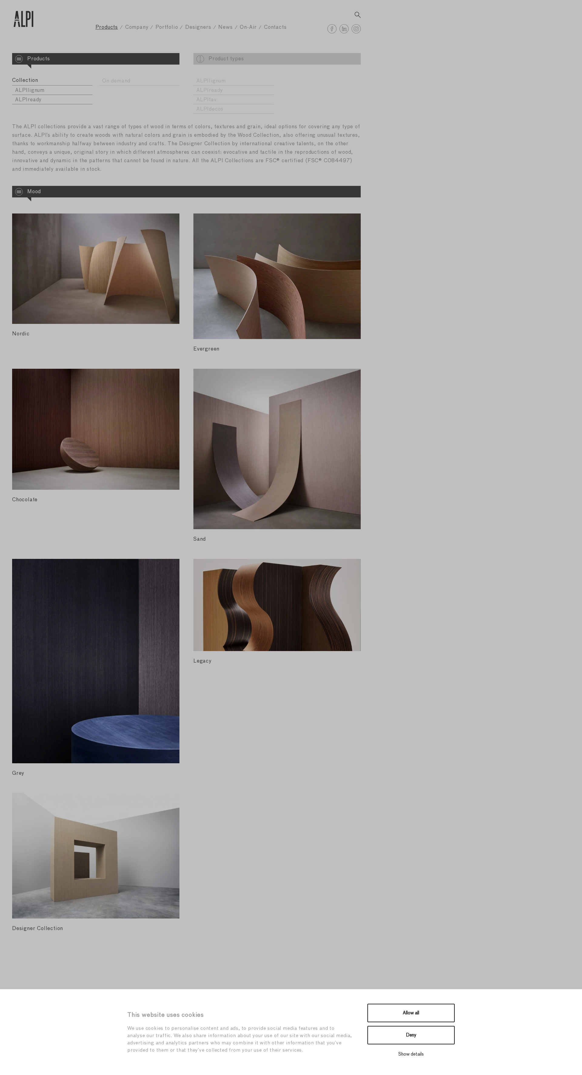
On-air (248, 27)
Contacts (275, 27)
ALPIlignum (30, 90)
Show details (411, 1054)
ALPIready (28, 99)
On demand (116, 81)
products (106, 27)
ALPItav (206, 99)
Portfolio (167, 27)
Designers (198, 27)
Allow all (411, 1013)
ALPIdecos (209, 109)
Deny (411, 1035)
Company (137, 27)
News (225, 27)
